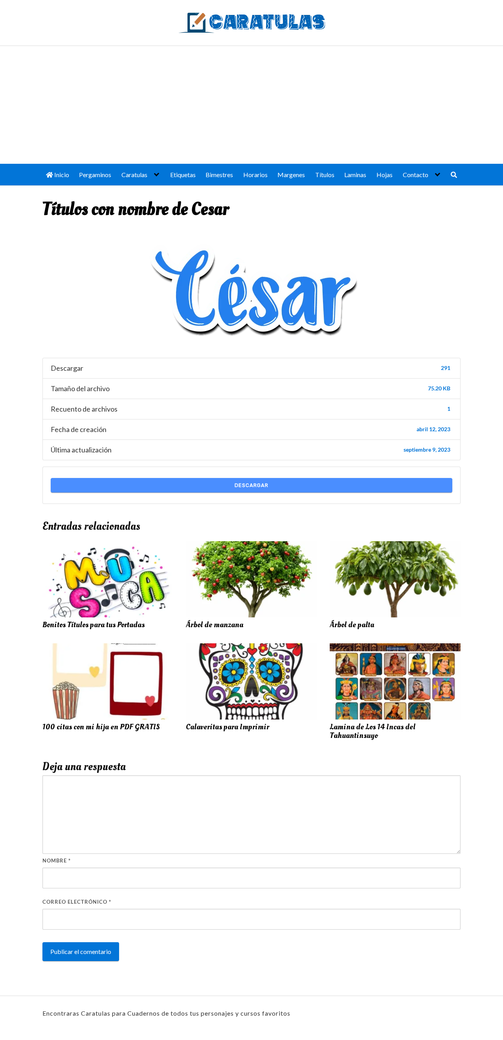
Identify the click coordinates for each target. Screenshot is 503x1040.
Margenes (291, 174)
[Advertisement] (251, 105)
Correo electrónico (76, 902)
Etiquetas (183, 174)
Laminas (355, 174)
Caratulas (134, 174)
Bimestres (219, 174)
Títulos (324, 174)
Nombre (56, 860)
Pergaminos (95, 174)
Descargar (251, 485)
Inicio (61, 174)
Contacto (415, 174)
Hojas (384, 174)
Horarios (255, 174)
